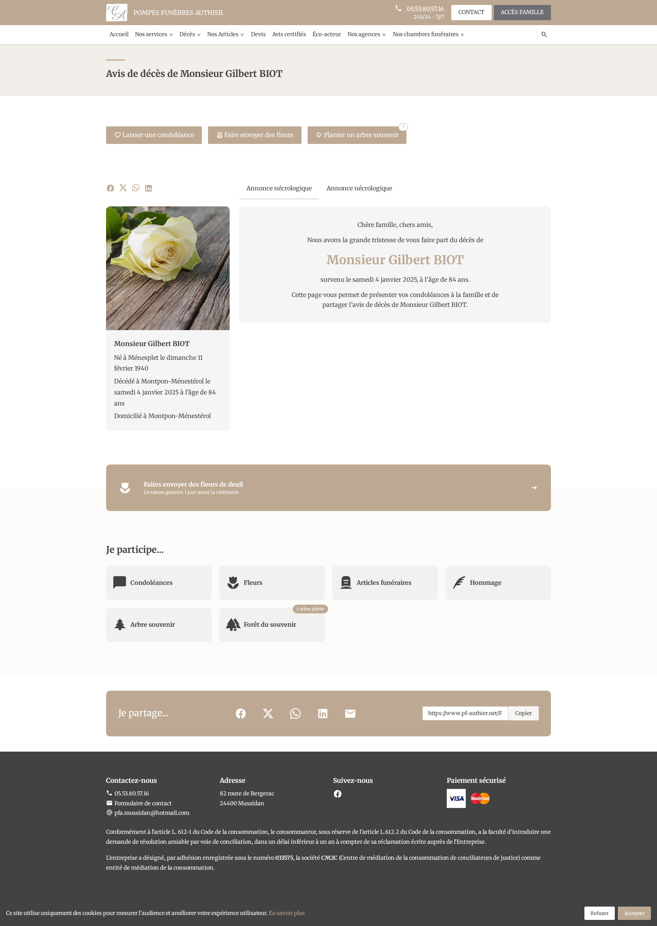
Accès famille (522, 12)
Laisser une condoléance (158, 135)
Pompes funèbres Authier (178, 12)
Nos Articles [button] (222, 34)
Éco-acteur (327, 34)
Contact (471, 12)
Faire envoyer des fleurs (259, 135)
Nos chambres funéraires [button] (426, 34)
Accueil (119, 34)
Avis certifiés (289, 34)
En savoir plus (287, 913)
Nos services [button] (151, 34)
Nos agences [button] (364, 34)
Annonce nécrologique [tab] (279, 188)
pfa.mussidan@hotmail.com (151, 812)
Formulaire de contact (143, 803)
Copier (523, 713)
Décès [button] (187, 34)
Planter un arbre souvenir (364, 132)
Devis (258, 34)
